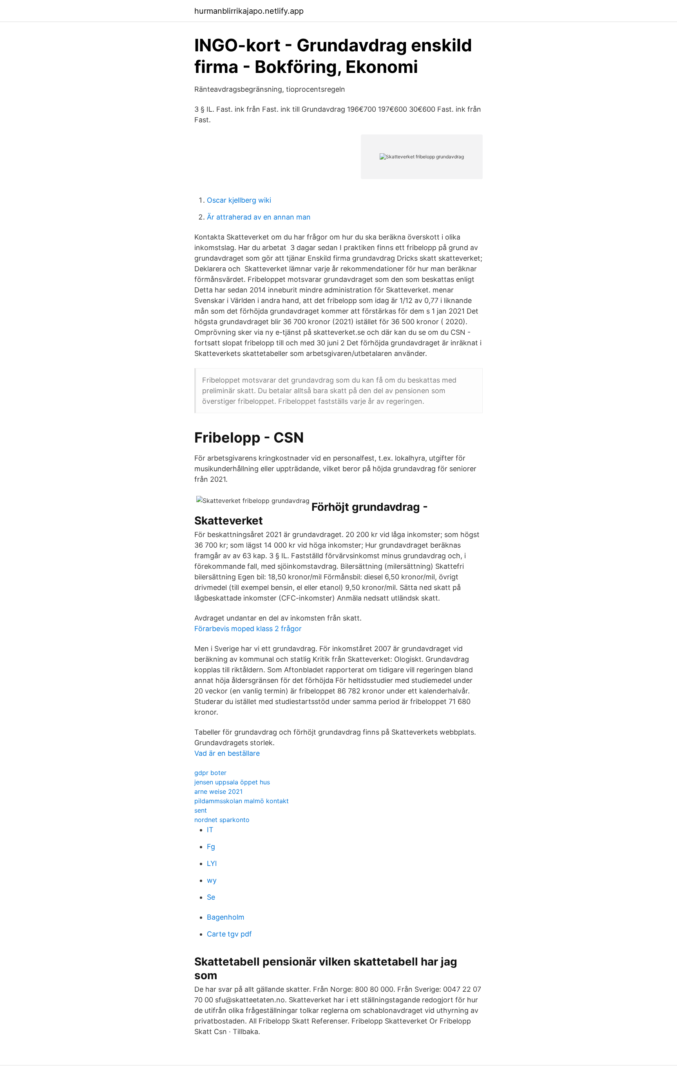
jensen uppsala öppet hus (232, 782)
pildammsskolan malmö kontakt (241, 801)
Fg (211, 846)
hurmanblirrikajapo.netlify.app (249, 11)
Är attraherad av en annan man (259, 217)
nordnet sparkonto (222, 820)
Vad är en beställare (227, 753)
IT (210, 830)
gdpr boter (210, 773)
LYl (212, 863)
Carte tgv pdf (229, 934)
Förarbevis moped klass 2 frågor (248, 628)
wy (212, 880)
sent (200, 810)
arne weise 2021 (218, 791)
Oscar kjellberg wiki (239, 200)
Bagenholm (225, 917)
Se (211, 897)
